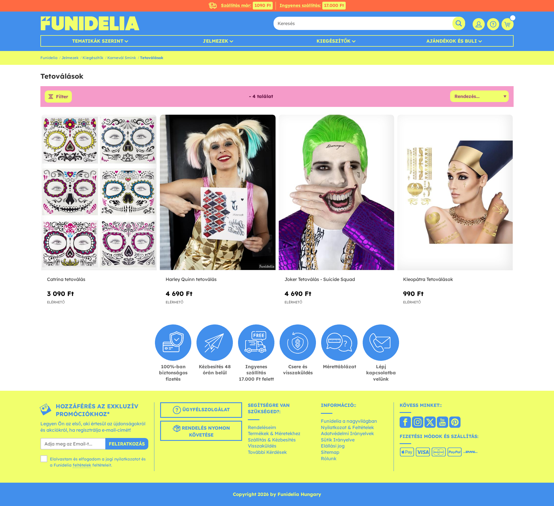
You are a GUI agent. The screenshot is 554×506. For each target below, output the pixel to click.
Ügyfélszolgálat (205, 410)
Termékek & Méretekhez (274, 433)
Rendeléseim (262, 427)
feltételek (82, 465)
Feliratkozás (127, 444)
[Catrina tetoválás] (99, 193)
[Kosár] (507, 24)
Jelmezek (215, 41)
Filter (62, 96)
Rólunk (328, 458)
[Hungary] (405, 422)
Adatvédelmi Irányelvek (347, 433)
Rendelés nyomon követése (205, 431)
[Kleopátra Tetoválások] (455, 193)
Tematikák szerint (97, 41)
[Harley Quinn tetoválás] (217, 193)
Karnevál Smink (121, 57)
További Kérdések (267, 452)
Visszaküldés (262, 446)
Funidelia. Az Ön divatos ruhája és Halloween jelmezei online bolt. (89, 23)
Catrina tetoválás (66, 279)
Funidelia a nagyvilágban (349, 421)
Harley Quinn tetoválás (191, 279)
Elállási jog (333, 446)
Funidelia (48, 57)
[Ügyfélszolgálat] (493, 24)
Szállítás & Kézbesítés (272, 440)
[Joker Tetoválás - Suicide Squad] (336, 193)
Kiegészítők (334, 41)
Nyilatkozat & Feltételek (347, 427)
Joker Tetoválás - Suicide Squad (320, 279)
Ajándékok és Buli (451, 41)
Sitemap (330, 452)
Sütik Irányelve (338, 440)
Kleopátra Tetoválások (428, 279)
